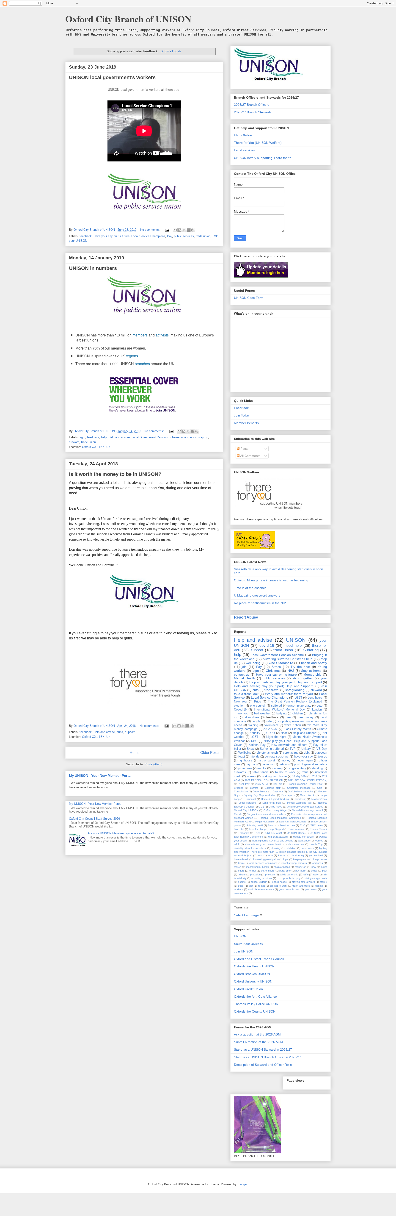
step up (203, 437)
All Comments (249, 456)
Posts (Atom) (153, 764)
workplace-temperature (261, 889)
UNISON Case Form (249, 298)
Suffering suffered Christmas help (287, 659)
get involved (316, 855)
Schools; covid (254, 825)
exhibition (291, 848)
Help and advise (119, 437)
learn (241, 863)
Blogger (242, 1184)
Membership (312, 674)
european (321, 752)
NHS (291, 670)
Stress (276, 667)
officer (252, 870)
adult (236, 844)
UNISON (296, 640)
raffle (305, 874)
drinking (276, 848)
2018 (314, 776)
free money (306, 717)
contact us (241, 674)
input (286, 859)
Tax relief (239, 829)
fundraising (298, 855)
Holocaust (250, 799)
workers (238, 889)
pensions (268, 764)
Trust (257, 833)
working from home (274, 776)
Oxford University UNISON (253, 981)
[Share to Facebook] (188, 230)
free (288, 717)
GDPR (270, 733)
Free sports (288, 795)
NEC (254, 741)
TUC (302, 825)
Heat (284, 733)
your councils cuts (289, 889)
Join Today (242, 415)
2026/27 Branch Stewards (253, 112)
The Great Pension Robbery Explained (295, 701)
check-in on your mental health (263, 844)
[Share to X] (184, 230)
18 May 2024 (299, 776)
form (270, 855)
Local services (247, 802)
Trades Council (318, 829)
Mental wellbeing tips (299, 802)
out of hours (268, 870)
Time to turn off (296, 829)
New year (240, 701)
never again (304, 760)
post (324, 870)
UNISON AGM (273, 833)
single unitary (297, 768)
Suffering (311, 650)
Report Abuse (246, 617)
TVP (215, 236)
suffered (276, 705)
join (244, 667)
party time (285, 870)
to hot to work (285, 772)
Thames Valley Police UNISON (256, 1004)
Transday (243, 833)
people (256, 721)
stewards (240, 772)
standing (317, 768)
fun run (282, 855)
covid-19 (266, 645)
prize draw (245, 768)
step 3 (323, 881)
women (251, 776)
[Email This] (175, 230)
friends (254, 756)
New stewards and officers (289, 745)
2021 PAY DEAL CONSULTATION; (307, 780)
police (314, 870)
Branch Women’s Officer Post (305, 784)
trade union (203, 236)
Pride (257, 701)
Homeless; (300, 799)
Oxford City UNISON (246, 810)
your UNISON (78, 240)
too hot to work (278, 885)
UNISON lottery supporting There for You (263, 158)
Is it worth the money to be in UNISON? (115, 474)
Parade (238, 814)
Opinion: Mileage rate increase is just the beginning (271, 580)
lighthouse (245, 760)
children (297, 713)
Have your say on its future (111, 236)
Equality (255, 733)
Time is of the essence (250, 588)
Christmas (273, 670)
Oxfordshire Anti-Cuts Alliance (255, 996)
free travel (271, 690)
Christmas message (299, 787)
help (104, 437)
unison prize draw (299, 705)
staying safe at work (303, 881)
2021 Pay (244, 784)
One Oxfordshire (281, 663)
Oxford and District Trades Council (259, 959)
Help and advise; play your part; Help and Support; (274, 686)
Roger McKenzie (264, 821)
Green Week (307, 795)
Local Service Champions (148, 236)
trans (305, 772)
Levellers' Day (319, 799)
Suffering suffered (272, 748)
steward (74, 442)
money (285, 760)
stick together (303, 678)
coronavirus (290, 752)
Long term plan (271, 802)
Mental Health (244, 678)
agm (82, 437)
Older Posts (209, 753)
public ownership (289, 874)
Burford (254, 787)
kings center (320, 859)
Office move (275, 806)
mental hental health (257, 867)
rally (315, 874)
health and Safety (314, 663)
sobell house (279, 881)
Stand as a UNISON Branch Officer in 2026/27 (267, 1057)
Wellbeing (244, 752)
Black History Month (297, 729)
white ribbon (292, 725)
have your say (303, 756)
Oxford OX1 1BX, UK (96, 447)
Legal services (244, 150)
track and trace (301, 885)
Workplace (304, 840)
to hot (261, 885)
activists (162, 335)
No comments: (150, 229)
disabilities (252, 717)
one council (188, 437)
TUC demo (317, 825)
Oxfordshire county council (307, 810)
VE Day (321, 748)
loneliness (317, 863)
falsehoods (308, 848)
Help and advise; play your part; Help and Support (285, 682)
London (317, 709)
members (140, 335)
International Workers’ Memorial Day (279, 709)
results (261, 768)
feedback (86, 236)
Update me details (303, 836)
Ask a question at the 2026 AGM (257, 1034)
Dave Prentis (260, 791)
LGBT (298, 697)
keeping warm (301, 859)
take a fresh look (246, 694)
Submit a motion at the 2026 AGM (258, 1042)
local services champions (263, 863)
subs (120, 732)
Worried (318, 840)
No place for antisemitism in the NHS (260, 603)
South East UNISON (248, 944)
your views (311, 889)
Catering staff (272, 787)
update (319, 885)
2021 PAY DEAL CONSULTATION (264, 780)
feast (241, 756)
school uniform (259, 881)
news (324, 867)
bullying (281, 713)
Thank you (241, 713)
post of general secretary (310, 764)
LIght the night (276, 736)
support (130, 732)
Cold (319, 787)
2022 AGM (270, 729)
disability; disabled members (250, 848)
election (239, 705)
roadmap (277, 768)
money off (300, 867)
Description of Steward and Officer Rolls (263, 1064)
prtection (270, 874)
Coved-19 (240, 709)
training (253, 725)
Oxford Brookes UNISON (252, 974)
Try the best (300, 667)
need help (293, 645)
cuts (255, 690)
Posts (243, 448)
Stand (271, 825)
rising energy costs (316, 878)
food (260, 855)
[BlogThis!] (179, 230)
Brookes (238, 787)
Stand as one (287, 825)
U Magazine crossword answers (257, 595)
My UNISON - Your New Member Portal (100, 775)
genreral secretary (277, 756)
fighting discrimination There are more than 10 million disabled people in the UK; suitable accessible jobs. (280, 852)
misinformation (282, 867)
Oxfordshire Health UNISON (254, 966)
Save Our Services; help (292, 821)
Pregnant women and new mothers (266, 814)
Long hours (315, 697)
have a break (241, 859)
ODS (261, 806)
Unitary (306, 748)
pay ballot (300, 870)
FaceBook (241, 408)
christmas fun (296, 844)
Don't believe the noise (301, 791)
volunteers (271, 725)
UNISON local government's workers (112, 77)
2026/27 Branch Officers (251, 104)
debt (307, 752)
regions (132, 355)
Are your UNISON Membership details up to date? (121, 833)
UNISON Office (295, 833)
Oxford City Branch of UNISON (128, 18)
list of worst (267, 760)
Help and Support (304, 733)
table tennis (261, 772)
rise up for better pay (288, 878)
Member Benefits (246, 423)
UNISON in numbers (93, 268)
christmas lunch (267, 752)
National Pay (257, 745)
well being (253, 663)
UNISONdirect (244, 135)
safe (269, 721)
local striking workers (295, 863)
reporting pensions (261, 878)
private (241, 874)
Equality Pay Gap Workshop (260, 795)
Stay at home (311, 670)
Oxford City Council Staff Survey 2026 (94, 818)
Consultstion (241, 791)
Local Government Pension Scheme (155, 437)
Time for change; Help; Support (266, 829)
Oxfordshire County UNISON (254, 1011)
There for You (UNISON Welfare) (258, 142)
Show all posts (171, 51)
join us (322, 756)
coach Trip (316, 844)
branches (142, 363)
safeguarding (294, 690)
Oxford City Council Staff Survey (305, 806)
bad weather (262, 713)
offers (241, 870)
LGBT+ (255, 736)
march (237, 867)
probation (255, 874)
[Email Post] (167, 229)
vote (319, 705)
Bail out (277, 784)
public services (184, 236)
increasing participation (266, 859)
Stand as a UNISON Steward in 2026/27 (263, 1049)
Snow (250, 748)
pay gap (251, 764)
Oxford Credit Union (248, 989)
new (313, 867)
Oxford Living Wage (275, 810)
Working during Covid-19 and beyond (272, 840)
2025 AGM (261, 784)
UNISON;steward (278, 836)
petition (284, 764)
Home (135, 753)
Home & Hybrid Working (275, 799)
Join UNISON (243, 951)
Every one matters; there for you (289, 694)
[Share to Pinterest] (192, 230)
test (251, 885)
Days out (277, 791)
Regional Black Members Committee (280, 817)
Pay (169, 236)
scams (242, 881)
